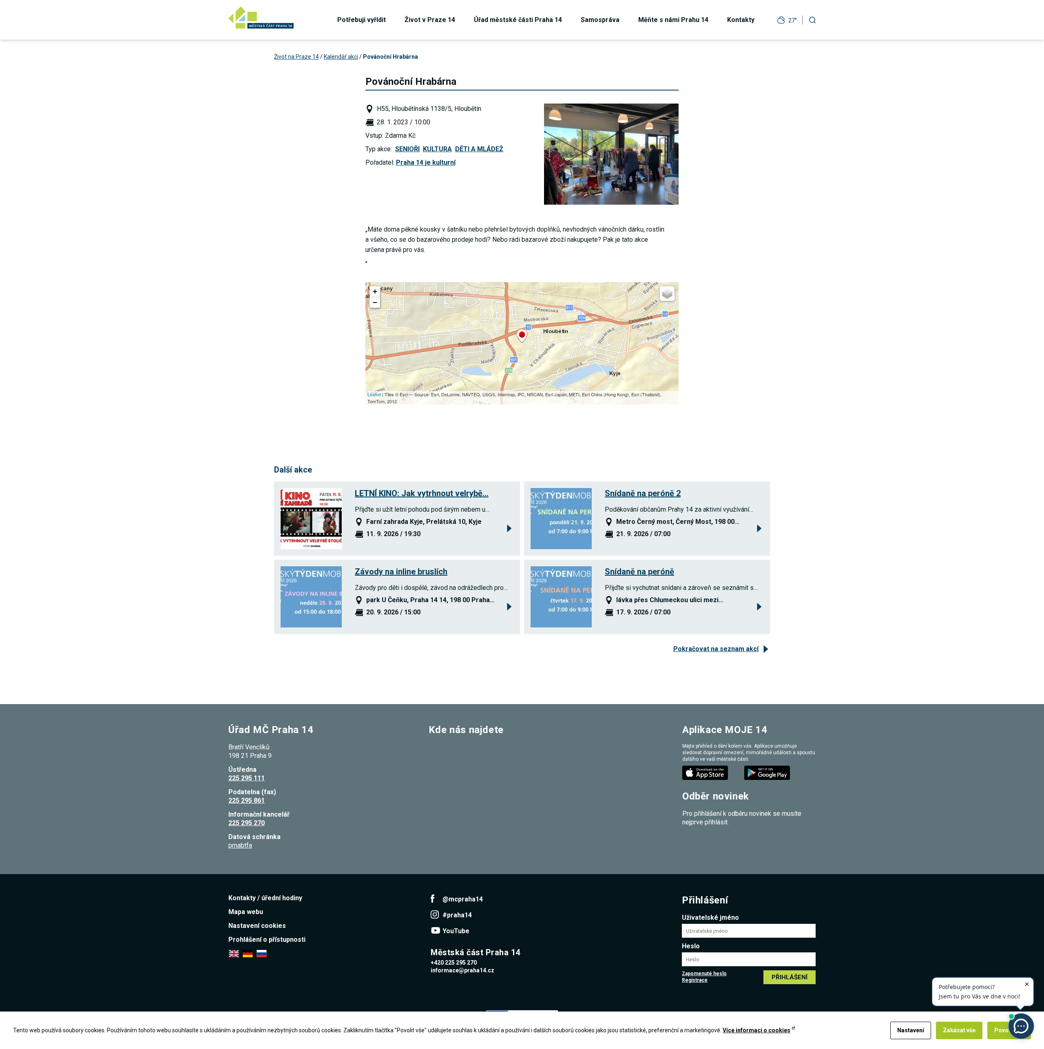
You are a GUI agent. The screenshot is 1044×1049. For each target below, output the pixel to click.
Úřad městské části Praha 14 (518, 20)
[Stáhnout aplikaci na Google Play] (768, 772)
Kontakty (740, 20)
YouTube (455, 931)
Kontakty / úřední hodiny (265, 898)
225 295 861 (246, 800)
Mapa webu (245, 912)
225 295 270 (246, 823)
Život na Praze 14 (296, 56)
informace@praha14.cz (462, 970)
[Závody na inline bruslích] (311, 597)
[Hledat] (812, 19)
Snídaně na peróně (639, 571)
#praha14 (457, 915)
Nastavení (910, 1030)
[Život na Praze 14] (261, 18)
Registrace (695, 980)
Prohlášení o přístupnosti (266, 939)
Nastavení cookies (257, 926)
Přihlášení (789, 977)
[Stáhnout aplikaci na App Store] (706, 772)
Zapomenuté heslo (704, 973)
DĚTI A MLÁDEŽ (479, 149)
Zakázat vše (959, 1030)
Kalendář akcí (341, 56)
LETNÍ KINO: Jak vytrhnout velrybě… (422, 493)
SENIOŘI (407, 149)
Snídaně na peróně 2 (643, 493)
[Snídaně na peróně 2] (561, 518)
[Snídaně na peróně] (561, 597)
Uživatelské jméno (710, 917)
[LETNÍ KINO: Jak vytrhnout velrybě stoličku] (311, 518)
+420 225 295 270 (454, 962)
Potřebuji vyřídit (361, 20)
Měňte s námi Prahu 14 (673, 20)
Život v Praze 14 (430, 20)
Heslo (691, 946)
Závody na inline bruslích (401, 571)
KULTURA (437, 149)
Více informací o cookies (756, 1030)
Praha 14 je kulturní (426, 162)
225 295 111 (246, 778)
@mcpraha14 (462, 899)
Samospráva (600, 20)
